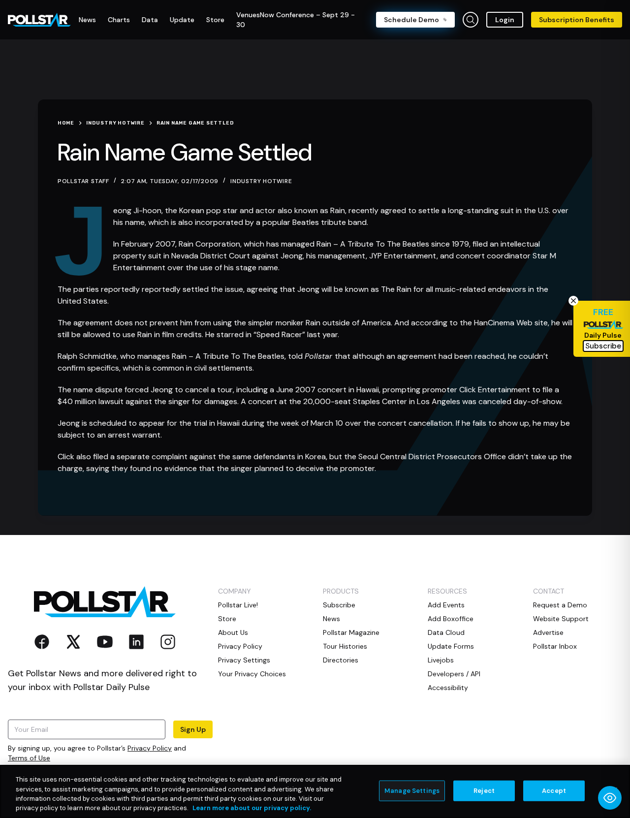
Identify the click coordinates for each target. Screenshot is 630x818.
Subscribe (339, 604)
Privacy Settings (244, 660)
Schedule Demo (411, 19)
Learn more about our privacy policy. (251, 808)
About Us (233, 632)
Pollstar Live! (238, 604)
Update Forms (451, 646)
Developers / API (454, 673)
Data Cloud (446, 632)
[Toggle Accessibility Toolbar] (610, 798)
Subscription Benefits (576, 19)
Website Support (561, 618)
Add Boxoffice (450, 618)
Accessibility (448, 687)
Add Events (446, 604)
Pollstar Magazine (351, 632)
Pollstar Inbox (555, 646)
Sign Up (193, 729)
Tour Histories (345, 646)
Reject (484, 791)
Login (504, 19)
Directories (340, 660)
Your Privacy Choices (252, 673)
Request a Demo (560, 604)
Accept (554, 791)
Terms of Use (29, 758)
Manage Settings (412, 791)
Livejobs (441, 660)
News (331, 618)
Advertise (548, 632)
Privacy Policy (149, 748)
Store (227, 618)
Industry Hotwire (261, 181)
